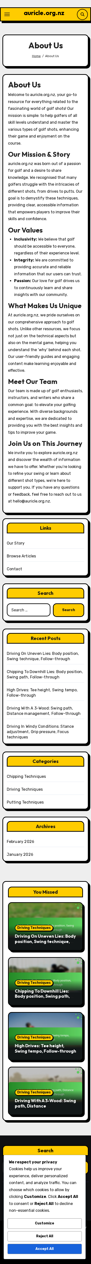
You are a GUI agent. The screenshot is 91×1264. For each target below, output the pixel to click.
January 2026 (20, 854)
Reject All (44, 1236)
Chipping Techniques (26, 776)
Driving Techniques (25, 789)
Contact (14, 569)
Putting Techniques (25, 802)
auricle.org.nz (44, 13)
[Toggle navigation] (7, 14)
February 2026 (20, 841)
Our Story (16, 543)
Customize (44, 1223)
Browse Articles (21, 556)
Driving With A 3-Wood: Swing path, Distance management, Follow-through (45, 1108)
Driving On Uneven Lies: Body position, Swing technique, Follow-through (45, 941)
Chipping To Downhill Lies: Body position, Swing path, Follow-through (42, 996)
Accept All (44, 1249)
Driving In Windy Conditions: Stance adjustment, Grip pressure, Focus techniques (40, 731)
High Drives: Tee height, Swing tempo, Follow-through (45, 1048)
